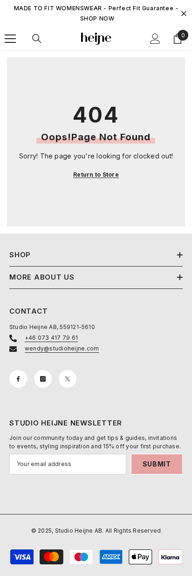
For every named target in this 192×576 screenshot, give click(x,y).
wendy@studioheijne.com (62, 348)
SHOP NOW (97, 18)
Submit (157, 464)
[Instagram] (43, 379)
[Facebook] (18, 379)
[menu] (10, 38)
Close (183, 13)
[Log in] (155, 39)
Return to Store (96, 174)
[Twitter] (67, 379)
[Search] (36, 38)
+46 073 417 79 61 (51, 337)
